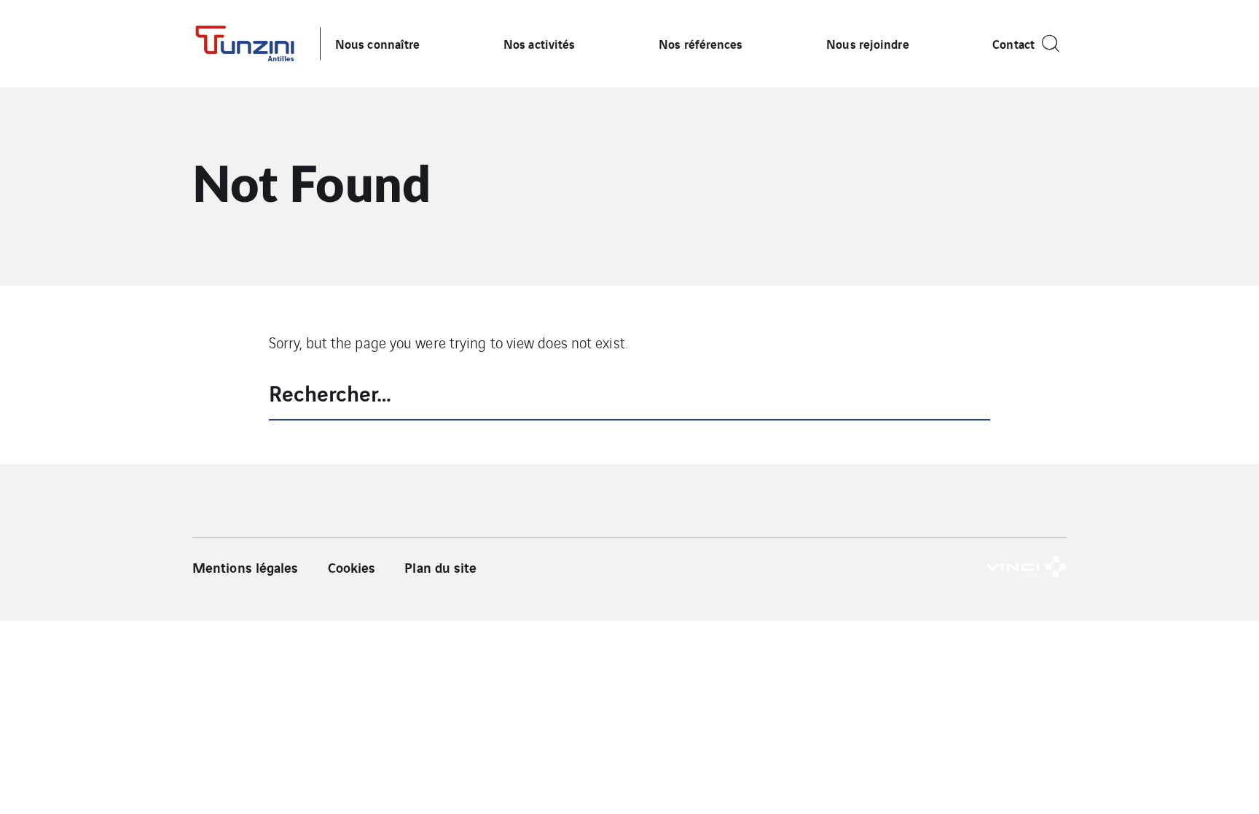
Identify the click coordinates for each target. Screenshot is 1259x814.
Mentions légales (245, 566)
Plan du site (440, 566)
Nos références (700, 43)
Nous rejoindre (867, 43)
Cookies (352, 566)
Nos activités (539, 43)
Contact (1013, 43)
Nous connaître (377, 43)
